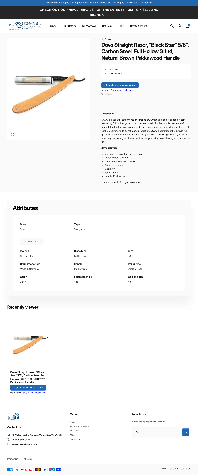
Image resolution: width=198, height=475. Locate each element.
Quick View (30, 361)
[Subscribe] (185, 432)
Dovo (106, 39)
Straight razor (81, 229)
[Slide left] (180, 307)
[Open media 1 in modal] (48, 89)
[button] (53, 26)
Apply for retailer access (124, 90)
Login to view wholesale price (120, 85)
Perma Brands (171, 469)
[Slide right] (188, 307)
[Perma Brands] (13, 419)
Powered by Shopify (184, 469)
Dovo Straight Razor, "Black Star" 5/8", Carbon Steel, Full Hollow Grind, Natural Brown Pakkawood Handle (27, 377)
